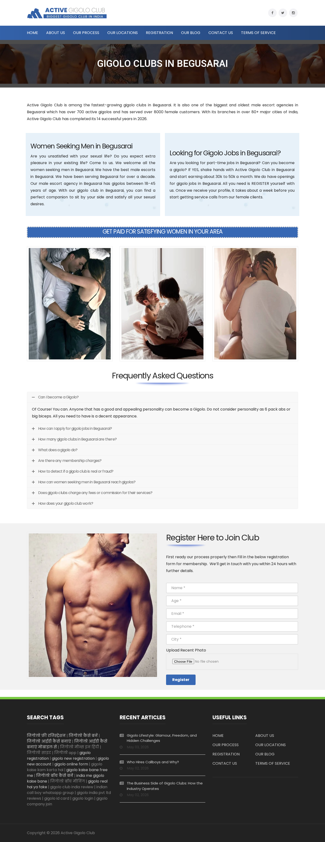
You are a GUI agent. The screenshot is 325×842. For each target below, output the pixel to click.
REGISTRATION (159, 33)
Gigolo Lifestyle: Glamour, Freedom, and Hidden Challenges (162, 738)
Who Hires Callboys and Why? (153, 761)
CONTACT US (220, 33)
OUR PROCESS (86, 33)
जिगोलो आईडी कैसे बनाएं (49, 741)
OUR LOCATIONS (122, 33)
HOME (32, 33)
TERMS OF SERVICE (258, 33)
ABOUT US (55, 33)
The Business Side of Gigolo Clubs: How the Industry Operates (165, 786)
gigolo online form (71, 764)
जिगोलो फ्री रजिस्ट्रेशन (46, 735)
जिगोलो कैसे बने (83, 735)
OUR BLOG (190, 33)
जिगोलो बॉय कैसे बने (54, 775)
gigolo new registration (73, 758)
